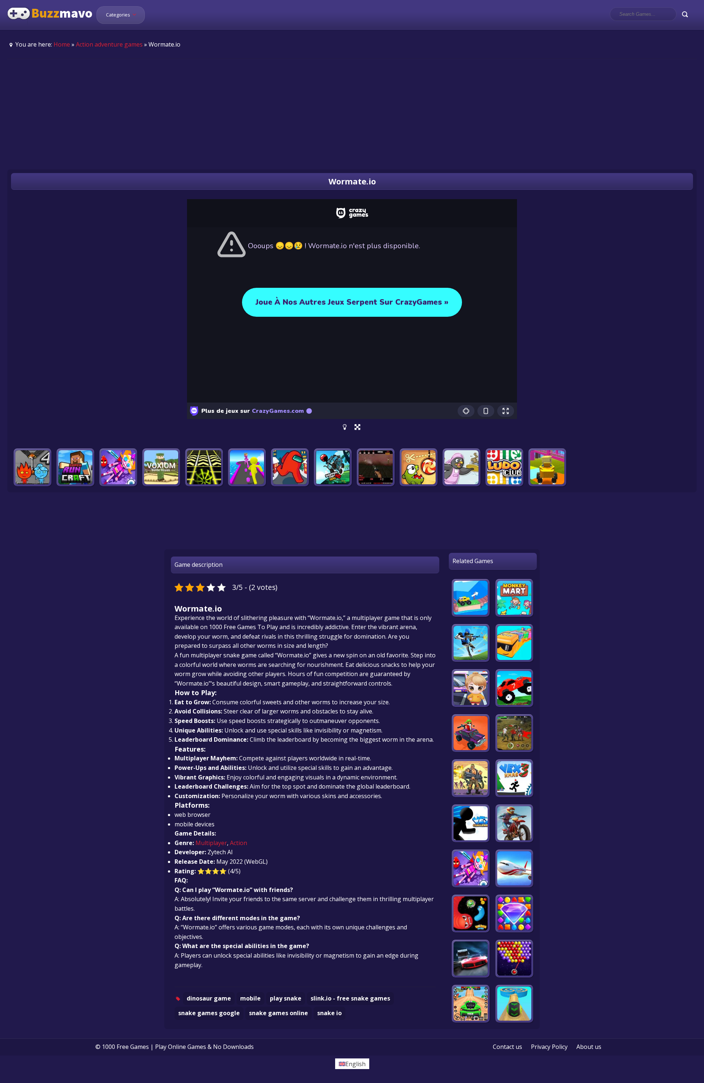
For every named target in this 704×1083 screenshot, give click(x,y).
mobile (250, 998)
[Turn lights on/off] (344, 427)
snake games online (278, 1013)
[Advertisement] (352, 114)
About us (588, 1047)
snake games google (209, 1013)
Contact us (507, 1047)
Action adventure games (109, 44)
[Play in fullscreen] (357, 427)
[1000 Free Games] (50, 25)
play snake (285, 998)
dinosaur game (209, 998)
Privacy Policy (549, 1047)
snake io (329, 1013)
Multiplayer (211, 843)
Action (238, 843)
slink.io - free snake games (350, 998)
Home (62, 44)
